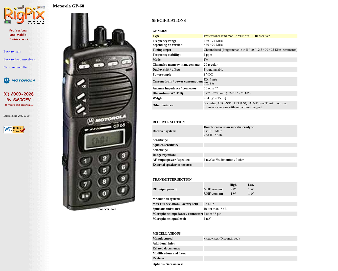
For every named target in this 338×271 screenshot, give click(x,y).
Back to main (12, 51)
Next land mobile (15, 67)
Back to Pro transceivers (19, 59)
